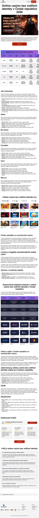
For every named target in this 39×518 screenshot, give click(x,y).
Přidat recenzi (32, 422)
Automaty (33, 200)
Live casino (14, 200)
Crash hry (23, 200)
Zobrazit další (19, 441)
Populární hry (4, 200)
